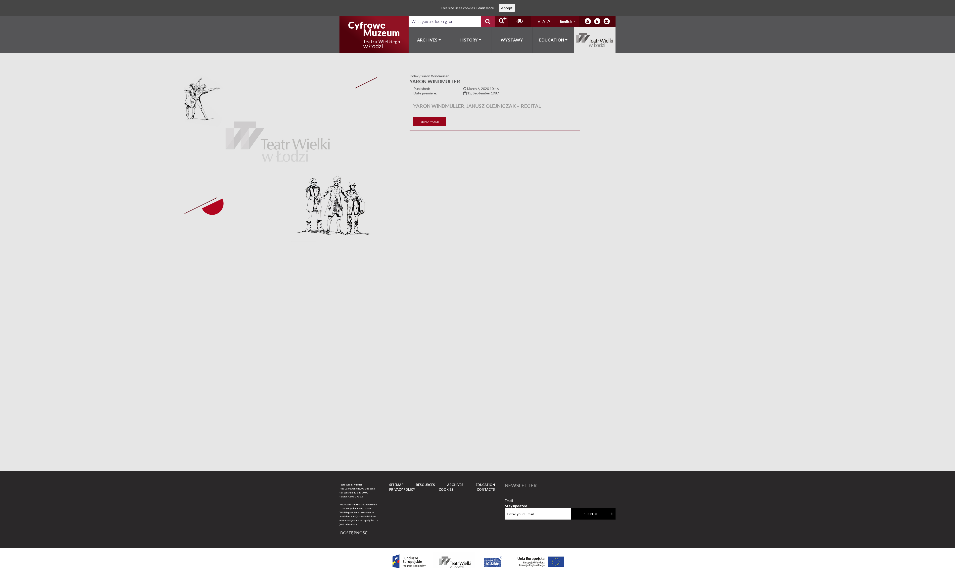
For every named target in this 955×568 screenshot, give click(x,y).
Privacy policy (402, 489)
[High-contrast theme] (519, 21)
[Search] (488, 21)
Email (516, 500)
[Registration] (597, 21)
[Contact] (607, 21)
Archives (427, 39)
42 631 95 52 (355, 496)
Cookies (446, 489)
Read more (429, 121)
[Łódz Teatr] (374, 34)
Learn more (485, 8)
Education (551, 39)
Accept (507, 8)
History (469, 39)
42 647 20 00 (360, 492)
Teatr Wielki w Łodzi (595, 40)
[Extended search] (501, 21)
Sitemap (396, 485)
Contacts (486, 489)
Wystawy (512, 39)
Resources (425, 485)
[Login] (588, 21)
